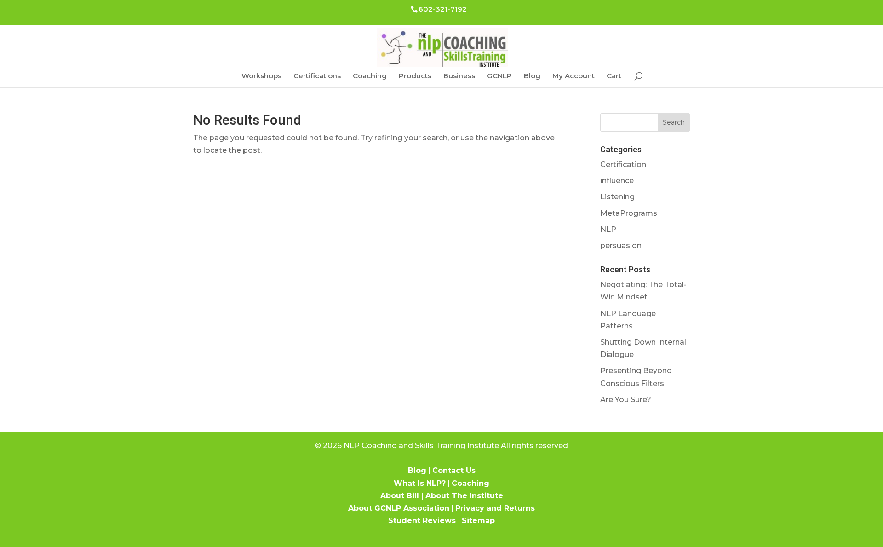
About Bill (400, 495)
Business (459, 76)
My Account (573, 76)
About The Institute (464, 495)
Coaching (370, 76)
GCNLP (499, 76)
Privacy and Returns (495, 508)
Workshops (261, 76)
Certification (623, 164)
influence (617, 180)
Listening (617, 196)
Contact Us (454, 470)
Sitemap (478, 520)
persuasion (621, 245)
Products (415, 76)
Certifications (317, 76)
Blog (532, 76)
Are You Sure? (625, 399)
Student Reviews (422, 520)
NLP (608, 229)
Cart (614, 76)
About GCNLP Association (398, 508)
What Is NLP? (420, 483)
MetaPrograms (628, 213)
